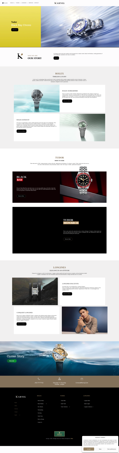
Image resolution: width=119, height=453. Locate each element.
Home (16, 402)
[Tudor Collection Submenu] (70, 407)
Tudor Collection (64, 406)
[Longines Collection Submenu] (93, 407)
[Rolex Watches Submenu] (46, 404)
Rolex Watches (40, 403)
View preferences (111, 449)
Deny (100, 449)
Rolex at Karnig (41, 419)
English (5, 3)
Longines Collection (88, 406)
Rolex (12, 2)
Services (31, 2)
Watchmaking (40, 409)
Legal (16, 415)
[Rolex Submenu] (14, 3)
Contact (36, 2)
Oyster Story (40, 416)
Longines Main (87, 400)
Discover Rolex (41, 400)
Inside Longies (87, 403)
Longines (23, 2)
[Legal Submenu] (20, 415)
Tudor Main (63, 400)
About (16, 405)
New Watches (40, 406)
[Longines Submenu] (27, 3)
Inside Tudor (63, 403)
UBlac (72, 438)
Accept (88, 449)
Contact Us (40, 422)
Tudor (17, 2)
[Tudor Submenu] (19, 3)
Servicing (39, 413)
